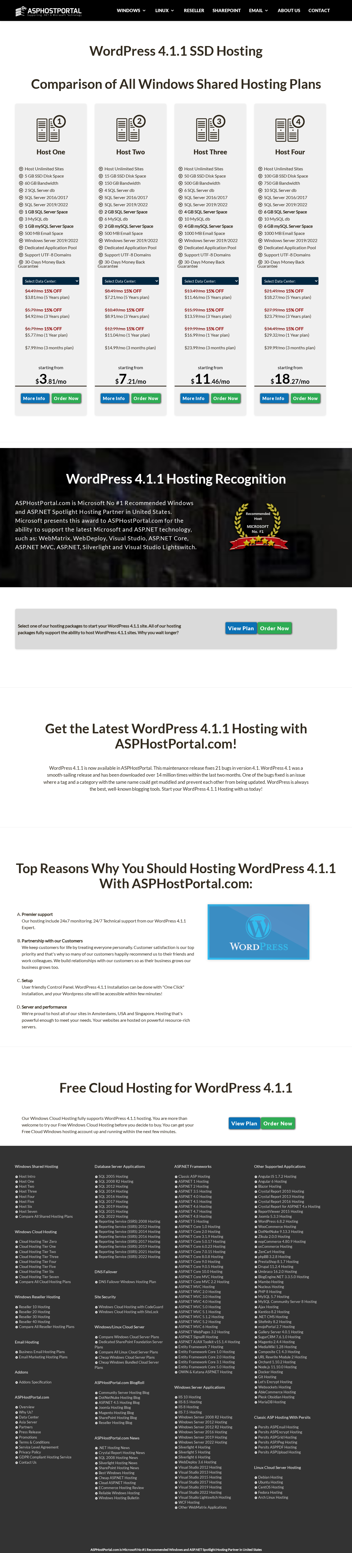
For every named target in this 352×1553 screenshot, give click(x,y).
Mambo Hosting (271, 1282)
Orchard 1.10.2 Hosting (277, 1362)
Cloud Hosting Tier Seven (39, 1277)
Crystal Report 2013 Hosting (281, 1196)
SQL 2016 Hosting (113, 1196)
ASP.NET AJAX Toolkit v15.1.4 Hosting (209, 1342)
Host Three (28, 1191)
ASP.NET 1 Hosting (193, 1181)
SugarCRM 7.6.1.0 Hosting (279, 1337)
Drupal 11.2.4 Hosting (275, 1266)
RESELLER (194, 10)
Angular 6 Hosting (272, 1181)
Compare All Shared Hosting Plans (46, 1216)
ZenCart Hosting (271, 1251)
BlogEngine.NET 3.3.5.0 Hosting (283, 1277)
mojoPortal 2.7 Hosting (276, 1326)
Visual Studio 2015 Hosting (200, 1477)
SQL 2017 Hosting (113, 1201)
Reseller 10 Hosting (34, 1307)
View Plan (241, 628)
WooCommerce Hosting (277, 1226)
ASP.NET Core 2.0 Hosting (199, 1231)
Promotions (28, 1437)
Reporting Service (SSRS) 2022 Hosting (129, 1256)
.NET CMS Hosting (273, 1317)
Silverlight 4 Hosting (194, 1447)
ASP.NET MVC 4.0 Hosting (199, 1301)
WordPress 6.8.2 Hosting (278, 1221)
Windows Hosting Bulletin (119, 1498)
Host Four (27, 1196)
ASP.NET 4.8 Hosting (195, 1216)
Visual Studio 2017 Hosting (200, 1482)
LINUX (162, 10)
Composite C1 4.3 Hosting (279, 1352)
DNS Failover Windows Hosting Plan (127, 1282)
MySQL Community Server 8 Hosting (287, 1301)
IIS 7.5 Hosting (190, 1412)
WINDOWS (129, 10)
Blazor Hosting (269, 1186)
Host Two (26, 1186)
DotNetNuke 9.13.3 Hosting (280, 1231)
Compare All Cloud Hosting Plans (45, 1282)
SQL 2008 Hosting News (118, 1457)
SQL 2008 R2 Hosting (116, 1181)
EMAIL (256, 10)
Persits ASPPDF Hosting (277, 1447)
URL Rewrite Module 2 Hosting (282, 1357)
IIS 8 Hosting (188, 1407)
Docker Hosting (270, 1372)
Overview (26, 1407)
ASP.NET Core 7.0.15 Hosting (202, 1251)
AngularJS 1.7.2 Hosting (277, 1176)
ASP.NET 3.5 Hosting (195, 1191)
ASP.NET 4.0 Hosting (195, 1196)
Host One (26, 1181)
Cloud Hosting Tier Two (37, 1251)
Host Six (25, 1206)
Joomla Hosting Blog (115, 1407)
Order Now (66, 398)
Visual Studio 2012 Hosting (200, 1467)
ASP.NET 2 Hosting (193, 1186)
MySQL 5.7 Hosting (273, 1296)
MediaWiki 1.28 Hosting (277, 1347)
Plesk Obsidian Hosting (276, 1397)
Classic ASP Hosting (194, 1176)
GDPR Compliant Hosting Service (45, 1457)
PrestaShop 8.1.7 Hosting (278, 1261)
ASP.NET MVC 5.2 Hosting (199, 1321)
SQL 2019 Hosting (113, 1206)
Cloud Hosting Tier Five (37, 1266)
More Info (35, 398)
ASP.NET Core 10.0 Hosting (200, 1271)
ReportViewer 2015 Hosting (280, 1211)
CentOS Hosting (271, 1487)
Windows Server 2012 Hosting (202, 1422)
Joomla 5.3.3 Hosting (275, 1216)
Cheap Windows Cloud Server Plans (127, 1357)
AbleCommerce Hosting (277, 1392)
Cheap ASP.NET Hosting (118, 1478)
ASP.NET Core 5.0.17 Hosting (202, 1241)
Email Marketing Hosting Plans (43, 1357)
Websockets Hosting (274, 1387)
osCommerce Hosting (275, 1246)
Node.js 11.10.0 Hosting (277, 1367)
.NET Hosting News (114, 1447)
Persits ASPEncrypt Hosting (280, 1432)
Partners (26, 1427)
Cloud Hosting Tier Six (36, 1271)
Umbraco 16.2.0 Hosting (277, 1271)
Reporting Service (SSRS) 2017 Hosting (129, 1241)
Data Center (29, 1417)
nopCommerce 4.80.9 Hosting (282, 1241)
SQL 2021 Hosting (113, 1211)
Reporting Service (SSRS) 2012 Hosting (129, 1226)
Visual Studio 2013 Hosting (200, 1472)
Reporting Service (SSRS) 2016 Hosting (129, 1236)
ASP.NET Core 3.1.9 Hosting (200, 1236)
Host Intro (27, 1176)
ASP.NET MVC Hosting (196, 1286)
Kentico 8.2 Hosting (274, 1312)
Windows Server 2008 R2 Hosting (205, 1417)
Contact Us (28, 1462)
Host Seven (28, 1211)
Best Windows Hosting (116, 1473)
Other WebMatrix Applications (202, 1507)
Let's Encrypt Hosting (275, 1382)
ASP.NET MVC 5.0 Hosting (199, 1307)
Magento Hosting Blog (116, 1412)
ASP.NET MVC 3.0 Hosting (199, 1296)
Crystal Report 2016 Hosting (281, 1201)
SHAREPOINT (227, 10)
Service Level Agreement (39, 1447)
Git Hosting (267, 1377)
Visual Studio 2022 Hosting (200, 1492)
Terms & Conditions (34, 1442)
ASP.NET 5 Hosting (193, 1221)
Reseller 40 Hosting (34, 1321)
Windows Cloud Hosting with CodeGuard (131, 1307)
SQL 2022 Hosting (113, 1216)
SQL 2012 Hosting (113, 1186)
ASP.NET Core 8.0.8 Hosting (200, 1256)
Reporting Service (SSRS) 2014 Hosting (129, 1231)
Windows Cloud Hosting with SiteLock (128, 1312)
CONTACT (319, 10)
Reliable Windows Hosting (119, 1493)
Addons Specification (35, 1382)
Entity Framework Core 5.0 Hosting (206, 1367)
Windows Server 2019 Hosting (202, 1437)
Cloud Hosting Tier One (37, 1246)
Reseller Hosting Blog (115, 1422)
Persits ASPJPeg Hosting (277, 1442)
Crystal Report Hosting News (122, 1452)
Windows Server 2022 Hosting (202, 1442)
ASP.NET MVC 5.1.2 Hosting (201, 1317)
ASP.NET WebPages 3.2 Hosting (204, 1332)
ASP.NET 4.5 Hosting (195, 1201)
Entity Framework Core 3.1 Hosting (206, 1362)
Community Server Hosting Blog (124, 1392)
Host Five (26, 1201)
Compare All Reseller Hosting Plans (47, 1326)
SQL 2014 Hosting (113, 1191)
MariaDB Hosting (272, 1402)
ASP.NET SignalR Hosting (198, 1337)
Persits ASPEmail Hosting (278, 1427)
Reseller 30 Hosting (34, 1317)
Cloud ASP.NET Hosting (117, 1482)
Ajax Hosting (268, 1307)
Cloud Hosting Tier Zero (38, 1241)
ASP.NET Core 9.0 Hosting (199, 1261)
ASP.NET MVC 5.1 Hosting (199, 1312)
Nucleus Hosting (271, 1286)
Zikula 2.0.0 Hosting (274, 1236)
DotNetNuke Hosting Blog (119, 1397)
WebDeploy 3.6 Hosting (197, 1462)
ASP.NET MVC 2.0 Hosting (199, 1291)
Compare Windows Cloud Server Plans (129, 1337)
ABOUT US (289, 10)
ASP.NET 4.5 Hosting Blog (119, 1402)
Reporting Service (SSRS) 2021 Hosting (129, 1251)
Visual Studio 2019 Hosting (200, 1487)
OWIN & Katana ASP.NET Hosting (205, 1372)
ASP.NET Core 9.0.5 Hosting (200, 1266)
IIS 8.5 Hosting (190, 1402)
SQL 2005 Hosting (113, 1176)
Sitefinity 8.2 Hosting (275, 1321)
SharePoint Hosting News (119, 1468)
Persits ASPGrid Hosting (277, 1437)
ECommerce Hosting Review (121, 1487)
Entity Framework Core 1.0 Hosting (206, 1352)
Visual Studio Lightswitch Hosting (204, 1497)
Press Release (30, 1432)
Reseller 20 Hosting (34, 1312)
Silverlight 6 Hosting (194, 1457)
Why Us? (26, 1412)
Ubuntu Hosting (270, 1482)
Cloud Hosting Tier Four (37, 1261)
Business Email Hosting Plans (42, 1352)
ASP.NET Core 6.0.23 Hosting (202, 1246)
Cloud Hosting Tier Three (39, 1256)
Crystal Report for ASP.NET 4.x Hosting (289, 1206)
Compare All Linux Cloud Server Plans (128, 1352)
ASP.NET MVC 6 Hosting (198, 1326)
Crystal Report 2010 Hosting (281, 1191)
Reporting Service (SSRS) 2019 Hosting (129, 1246)
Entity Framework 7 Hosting (200, 1347)
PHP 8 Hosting (270, 1291)
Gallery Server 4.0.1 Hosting (280, 1332)
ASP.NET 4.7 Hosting (195, 1211)
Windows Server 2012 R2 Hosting (205, 1427)
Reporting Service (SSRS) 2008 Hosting (129, 1221)
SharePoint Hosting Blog (118, 1417)
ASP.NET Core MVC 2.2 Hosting (203, 1282)
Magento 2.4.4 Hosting (276, 1342)
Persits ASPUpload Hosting (279, 1452)
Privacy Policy (30, 1452)
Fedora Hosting (270, 1492)
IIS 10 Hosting (189, 1397)
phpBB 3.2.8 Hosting (274, 1256)
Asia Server (28, 1422)
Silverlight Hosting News (118, 1463)
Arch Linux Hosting (273, 1497)
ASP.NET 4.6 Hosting (195, 1206)
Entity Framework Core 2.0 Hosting (206, 1357)
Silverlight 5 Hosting (194, 1452)
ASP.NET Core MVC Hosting (200, 1277)
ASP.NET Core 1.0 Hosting (199, 1226)
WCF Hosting (189, 1502)
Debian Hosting (270, 1477)
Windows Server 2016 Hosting (202, 1432)
